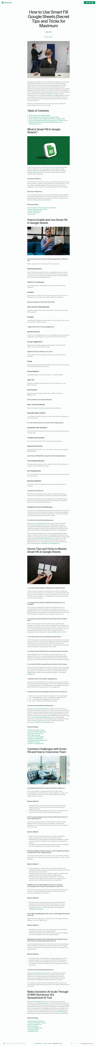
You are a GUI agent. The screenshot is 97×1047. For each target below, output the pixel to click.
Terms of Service (47, 1043)
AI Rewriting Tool (33, 1031)
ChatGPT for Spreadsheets (43, 722)
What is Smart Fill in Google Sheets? (39, 115)
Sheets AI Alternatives (34, 211)
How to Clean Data (33, 213)
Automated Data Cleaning (36, 1021)
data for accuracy (39, 408)
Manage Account (57, 1043)
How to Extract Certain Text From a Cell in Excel (42, 208)
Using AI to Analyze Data (35, 738)
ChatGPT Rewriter (33, 1029)
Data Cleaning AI (33, 1026)
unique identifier (52, 632)
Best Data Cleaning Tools (35, 733)
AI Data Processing (34, 742)
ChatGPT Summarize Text (36, 743)
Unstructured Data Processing (37, 732)
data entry (47, 200)
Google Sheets (31, 672)
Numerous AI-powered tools (35, 973)
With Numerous (43, 1003)
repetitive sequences (33, 172)
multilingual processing (36, 909)
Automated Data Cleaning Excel (37, 740)
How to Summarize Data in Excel (37, 209)
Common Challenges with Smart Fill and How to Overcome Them (48, 120)
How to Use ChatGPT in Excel (37, 1023)
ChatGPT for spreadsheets (50, 543)
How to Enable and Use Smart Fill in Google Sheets (44, 117)
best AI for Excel (52, 94)
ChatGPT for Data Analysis (36, 737)
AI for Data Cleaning (34, 735)
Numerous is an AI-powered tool (36, 523)
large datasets (31, 451)
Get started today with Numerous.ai (42, 538)
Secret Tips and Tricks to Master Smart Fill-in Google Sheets (47, 119)
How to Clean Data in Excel (36, 730)
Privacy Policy (38, 1043)
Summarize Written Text (35, 1028)
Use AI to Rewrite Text (34, 1024)
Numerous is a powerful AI (35, 1001)
